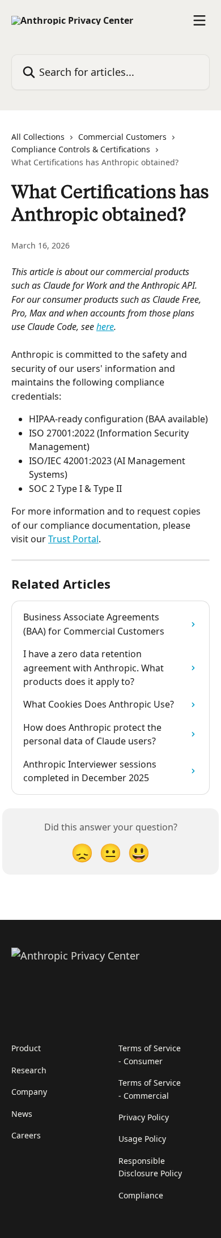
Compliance (140, 1195)
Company (29, 1091)
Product (26, 1048)
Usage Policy (142, 1138)
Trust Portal (73, 539)
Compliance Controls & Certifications (80, 149)
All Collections (38, 136)
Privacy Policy (143, 1117)
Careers (26, 1135)
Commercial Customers (122, 136)
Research (28, 1070)
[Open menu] (199, 20)
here (105, 326)
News (21, 1113)
